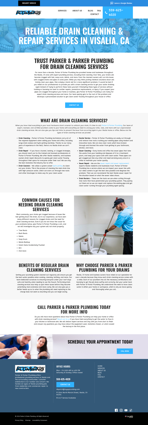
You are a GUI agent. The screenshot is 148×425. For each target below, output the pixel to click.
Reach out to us (63, 319)
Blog (90, 10)
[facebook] (116, 410)
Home (100, 366)
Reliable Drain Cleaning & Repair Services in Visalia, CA (74, 35)
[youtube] (126, 410)
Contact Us (74, 105)
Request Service (29, 3)
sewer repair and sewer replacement (114, 163)
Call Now (125, 351)
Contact (94, 14)
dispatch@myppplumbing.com (68, 389)
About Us (77, 10)
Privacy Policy (19, 420)
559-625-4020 (63, 379)
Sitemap (28, 420)
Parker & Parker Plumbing (112, 125)
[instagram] (121, 410)
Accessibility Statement (39, 420)
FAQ (99, 10)
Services (62, 10)
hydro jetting (58, 166)
